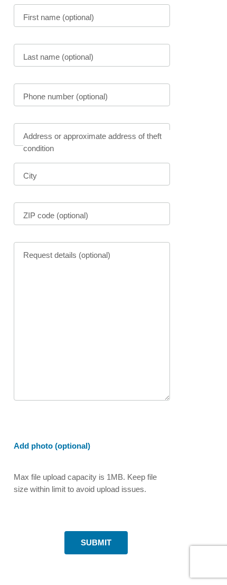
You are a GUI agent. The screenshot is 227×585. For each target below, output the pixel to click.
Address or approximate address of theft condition (92, 142)
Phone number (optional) (65, 96)
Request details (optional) (66, 254)
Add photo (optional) (52, 445)
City (30, 175)
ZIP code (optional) (55, 215)
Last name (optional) (58, 56)
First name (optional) (58, 17)
